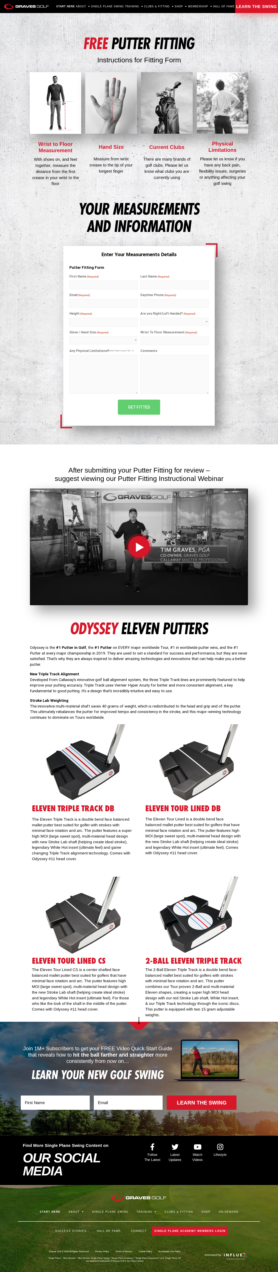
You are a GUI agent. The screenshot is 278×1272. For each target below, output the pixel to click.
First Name (84, 276)
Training (144, 1211)
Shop (179, 6)
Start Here (65, 6)
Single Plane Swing (107, 6)
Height (80, 313)
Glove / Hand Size (88, 332)
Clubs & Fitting (157, 6)
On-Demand (229, 1211)
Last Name (154, 276)
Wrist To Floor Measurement (168, 332)
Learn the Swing (256, 6)
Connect (139, 1230)
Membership (198, 6)
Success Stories (71, 1230)
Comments (148, 351)
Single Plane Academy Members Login (189, 1230)
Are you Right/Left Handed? (167, 313)
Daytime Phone (158, 295)
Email (79, 295)
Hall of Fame (224, 6)
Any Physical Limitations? (89, 351)
